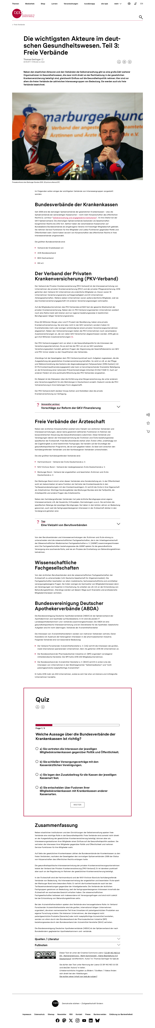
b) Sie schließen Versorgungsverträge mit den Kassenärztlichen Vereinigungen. (69, 763)
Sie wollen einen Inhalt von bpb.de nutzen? (78, 976)
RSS (71, 1014)
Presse (87, 1014)
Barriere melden (100, 1014)
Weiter (77, 805)
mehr (117, 4)
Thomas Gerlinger (34, 59)
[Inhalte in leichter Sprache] (129, 4)
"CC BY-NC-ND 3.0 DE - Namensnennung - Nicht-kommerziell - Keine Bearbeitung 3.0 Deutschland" (89, 956)
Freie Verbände (19, 24)
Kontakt (79, 1014)
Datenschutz (39, 1014)
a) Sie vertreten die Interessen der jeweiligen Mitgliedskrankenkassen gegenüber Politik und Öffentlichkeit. (79, 750)
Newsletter (61, 1014)
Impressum (26, 1014)
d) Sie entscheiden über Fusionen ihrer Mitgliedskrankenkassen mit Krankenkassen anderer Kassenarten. (74, 791)
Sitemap (51, 1014)
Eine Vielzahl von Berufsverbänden (64, 523)
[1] (72, 337)
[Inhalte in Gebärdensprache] (135, 4)
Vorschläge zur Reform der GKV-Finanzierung (71, 406)
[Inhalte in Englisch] (141, 4)
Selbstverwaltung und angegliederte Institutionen (74, 218)
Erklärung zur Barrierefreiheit (121, 1014)
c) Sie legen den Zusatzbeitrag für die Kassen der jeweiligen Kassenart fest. (78, 776)
